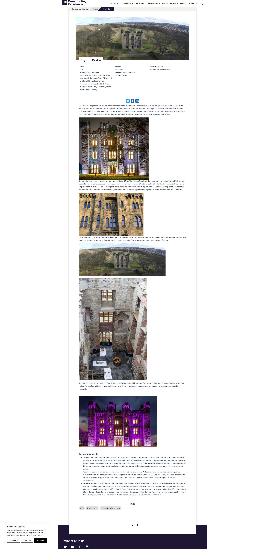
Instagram (87, 547)
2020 (82, 508)
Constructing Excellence (80, 9)
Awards (95, 9)
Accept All (40, 540)
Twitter (128, 101)
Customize (14, 540)
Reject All (27, 540)
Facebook (132, 101)
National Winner (92, 508)
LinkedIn (137, 101)
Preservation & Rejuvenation (110, 508)
